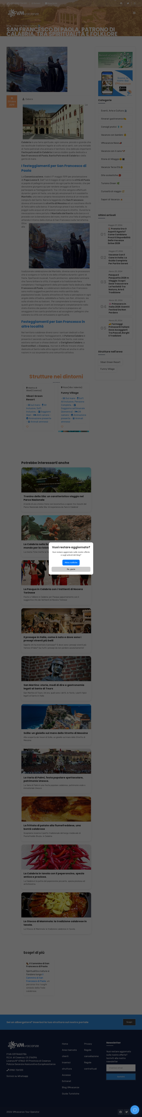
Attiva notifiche (71, 562)
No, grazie (71, 569)
